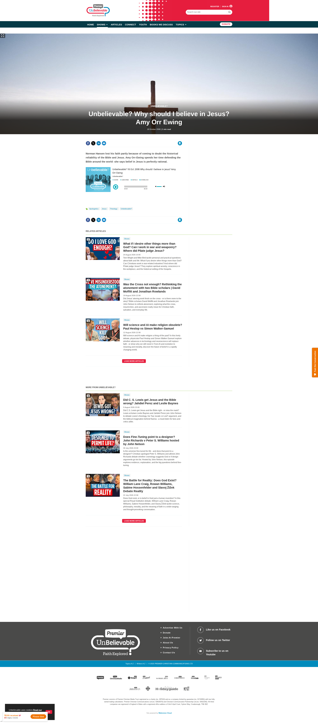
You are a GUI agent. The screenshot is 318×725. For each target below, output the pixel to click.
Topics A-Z (129, 664)
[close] (182, 138)
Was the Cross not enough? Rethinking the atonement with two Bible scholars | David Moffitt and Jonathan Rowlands (152, 288)
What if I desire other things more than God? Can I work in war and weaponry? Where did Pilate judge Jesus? (150, 247)
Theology (114, 209)
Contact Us (169, 653)
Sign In (225, 6)
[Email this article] (104, 143)
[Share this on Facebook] (88, 143)
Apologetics (94, 209)
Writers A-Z (141, 664)
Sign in (149, 138)
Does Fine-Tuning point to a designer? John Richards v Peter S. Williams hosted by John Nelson (151, 440)
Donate (167, 633)
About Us (168, 643)
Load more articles (134, 361)
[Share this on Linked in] (98, 143)
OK (49, 712)
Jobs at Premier (171, 638)
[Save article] (180, 143)
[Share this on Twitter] (93, 143)
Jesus (104, 209)
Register (214, 6)
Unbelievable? (159, 106)
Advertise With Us (172, 628)
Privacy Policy (171, 648)
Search (229, 12)
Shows (126, 239)
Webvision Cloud (165, 713)
